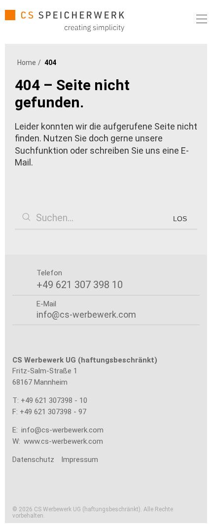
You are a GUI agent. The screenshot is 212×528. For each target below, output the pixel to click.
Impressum (79, 459)
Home (26, 62)
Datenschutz (33, 459)
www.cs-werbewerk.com (63, 441)
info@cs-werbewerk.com (62, 430)
